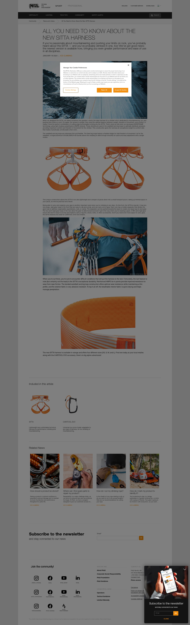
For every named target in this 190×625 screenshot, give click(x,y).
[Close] (128, 65)
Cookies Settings (70, 90)
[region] (96, 79)
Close (166, 619)
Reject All (104, 90)
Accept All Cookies (121, 90)
